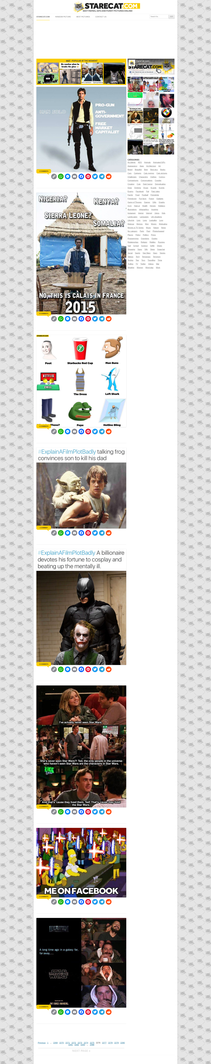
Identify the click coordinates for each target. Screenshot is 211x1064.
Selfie (152, 246)
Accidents (132, 162)
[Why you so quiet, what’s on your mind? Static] (135, 131)
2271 (67, 1043)
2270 (61, 1043)
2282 (76, 1045)
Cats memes (149, 173)
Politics (146, 235)
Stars (155, 253)
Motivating (163, 224)
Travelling (151, 260)
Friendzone (132, 199)
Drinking (137, 188)
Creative (131, 184)
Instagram (132, 213)
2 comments (43, 171)
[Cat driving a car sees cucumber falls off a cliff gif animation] (135, 146)
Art (159, 166)
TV (137, 264)
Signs (139, 249)
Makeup (131, 224)
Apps (142, 166)
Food (137, 195)
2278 (110, 1043)
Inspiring (154, 210)
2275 (92, 1043)
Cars (130, 173)
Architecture (151, 166)
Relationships (133, 242)
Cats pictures (162, 173)
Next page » (81, 1051)
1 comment (44, 527)
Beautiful (138, 170)
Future (151, 199)
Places (130, 235)
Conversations (146, 180)
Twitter (143, 264)
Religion (144, 242)
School (136, 246)
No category (132, 231)
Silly (146, 249)
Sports (137, 253)
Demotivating (160, 184)
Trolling (130, 264)
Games (147, 202)
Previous (42, 1043)
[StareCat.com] (105, 6)
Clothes (153, 177)
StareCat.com (43, 17)
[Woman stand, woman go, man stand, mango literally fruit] (166, 131)
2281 (70, 1045)
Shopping (131, 249)
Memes (140, 224)
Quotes (154, 239)
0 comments (43, 313)
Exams (130, 191)
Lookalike (153, 220)
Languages (144, 217)
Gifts (154, 202)
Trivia (160, 260)
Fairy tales (155, 191)
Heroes (153, 206)
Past (148, 231)
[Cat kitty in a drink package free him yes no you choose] (135, 84)
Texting (130, 260)
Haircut (137, 206)
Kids (163, 213)
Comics (162, 177)
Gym (130, 206)
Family (130, 195)
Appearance (132, 166)
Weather (131, 268)
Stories (162, 253)
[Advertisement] (105, 38)
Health (144, 206)
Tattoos (130, 257)
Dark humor (148, 184)
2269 (55, 1043)
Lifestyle (131, 220)
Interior (141, 213)
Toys (143, 260)
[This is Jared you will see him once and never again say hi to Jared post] (150, 146)
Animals (147, 162)
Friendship (155, 195)
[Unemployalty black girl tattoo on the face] (166, 100)
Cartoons (137, 173)
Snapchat (161, 249)
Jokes (156, 213)
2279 (116, 1043)
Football (145, 195)
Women (140, 268)
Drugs (145, 188)
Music (148, 228)
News (163, 228)
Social (130, 253)
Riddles (153, 242)
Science (144, 246)
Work (158, 268)
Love (161, 220)
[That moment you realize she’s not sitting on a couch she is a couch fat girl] (135, 115)
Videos (151, 264)
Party (142, 231)
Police (138, 235)
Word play (149, 268)
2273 (80, 1043)
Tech (138, 257)
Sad (129, 246)
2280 (122, 1043)
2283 (83, 1045)
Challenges (132, 177)
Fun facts (142, 199)
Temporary (146, 257)
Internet (149, 213)
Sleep (152, 249)
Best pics (154, 170)
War (157, 264)
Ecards (153, 188)
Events (161, 188)
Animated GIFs (159, 162)
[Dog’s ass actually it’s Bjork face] (150, 100)
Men (147, 224)
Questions (145, 239)
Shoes (159, 246)
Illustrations (132, 210)
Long (145, 220)
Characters (143, 177)
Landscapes (132, 217)
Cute (139, 184)
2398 (92, 1045)
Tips (137, 260)
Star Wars (147, 253)
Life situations (156, 217)
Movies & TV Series (136, 228)
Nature (156, 228)
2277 (104, 1043)
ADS (140, 162)
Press (153, 235)
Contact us (100, 17)
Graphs (162, 202)
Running (161, 242)
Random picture (63, 17)
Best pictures (83, 17)
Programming (133, 239)
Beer (146, 170)
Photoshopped (158, 231)
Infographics (144, 210)
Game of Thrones (135, 202)
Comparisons (133, 180)
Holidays (161, 206)
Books (162, 170)
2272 (74, 1043)
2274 (86, 1043)
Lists (138, 220)
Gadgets (159, 199)
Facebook (140, 191)
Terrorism (157, 257)
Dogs (130, 188)
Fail (147, 191)
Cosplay (158, 180)
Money (154, 224)
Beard (130, 170)
